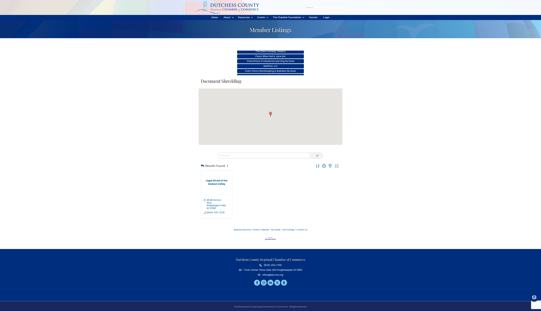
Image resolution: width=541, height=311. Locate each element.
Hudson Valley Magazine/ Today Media (270, 72)
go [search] (317, 155)
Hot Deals (275, 229)
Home (214, 17)
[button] (270, 114)
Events (261, 17)
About (227, 17)
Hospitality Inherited (270, 67)
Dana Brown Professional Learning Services (270, 52)
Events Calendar (261, 229)
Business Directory (242, 229)
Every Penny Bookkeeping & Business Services (270, 62)
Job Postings (288, 229)
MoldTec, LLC (270, 57)
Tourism (313, 17)
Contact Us (301, 229)
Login (326, 17)
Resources (244, 17)
